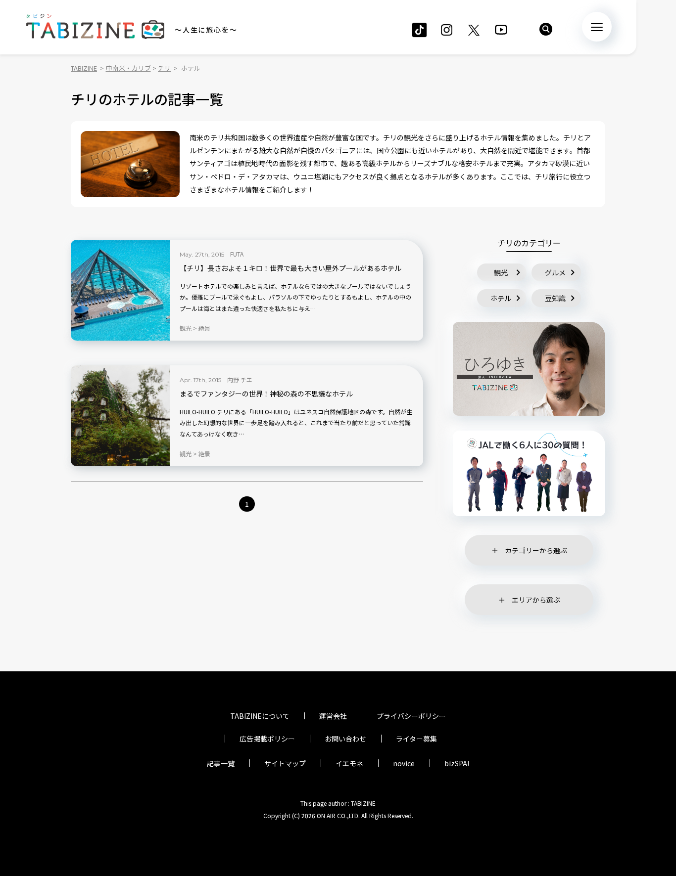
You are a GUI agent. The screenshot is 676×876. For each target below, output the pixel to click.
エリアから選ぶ (536, 600)
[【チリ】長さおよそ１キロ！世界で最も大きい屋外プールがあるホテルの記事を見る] (120, 290)
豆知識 (555, 298)
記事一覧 (221, 763)
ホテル (500, 298)
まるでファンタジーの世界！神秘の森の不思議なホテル (266, 393)
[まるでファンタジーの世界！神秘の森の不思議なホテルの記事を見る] (120, 415)
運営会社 (333, 716)
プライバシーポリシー (411, 716)
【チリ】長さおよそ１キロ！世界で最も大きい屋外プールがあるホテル (290, 268)
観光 (501, 272)
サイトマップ (285, 763)
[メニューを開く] (597, 27)
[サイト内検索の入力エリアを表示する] (545, 29)
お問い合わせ (345, 739)
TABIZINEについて (260, 716)
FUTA (236, 254)
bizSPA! (456, 763)
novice (404, 763)
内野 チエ (239, 379)
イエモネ (349, 763)
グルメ (555, 272)
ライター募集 (416, 739)
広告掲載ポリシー (267, 739)
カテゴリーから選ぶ (536, 550)
